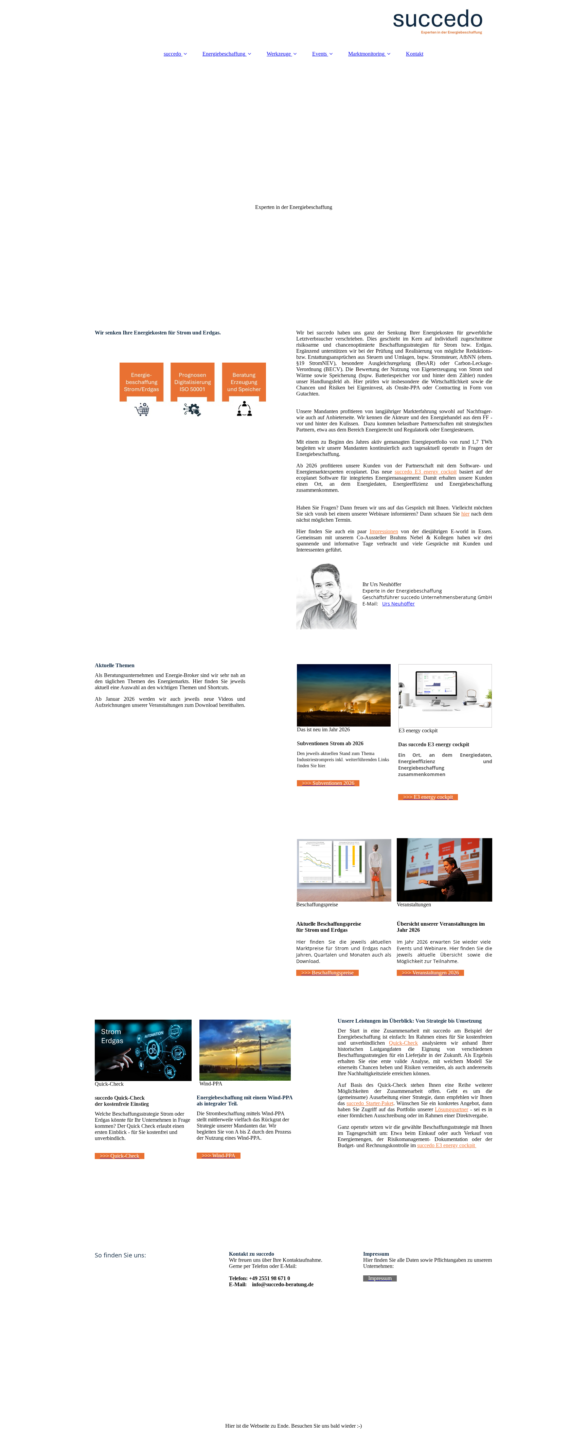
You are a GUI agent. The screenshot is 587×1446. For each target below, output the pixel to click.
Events (319, 54)
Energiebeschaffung (223, 54)
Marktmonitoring (366, 54)
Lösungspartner (451, 1109)
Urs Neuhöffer (398, 603)
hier (465, 514)
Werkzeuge (279, 54)
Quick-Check (403, 1043)
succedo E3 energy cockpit (426, 472)
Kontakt (414, 54)
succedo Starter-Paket (369, 1103)
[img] (293, 22)
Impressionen (384, 531)
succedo (172, 54)
